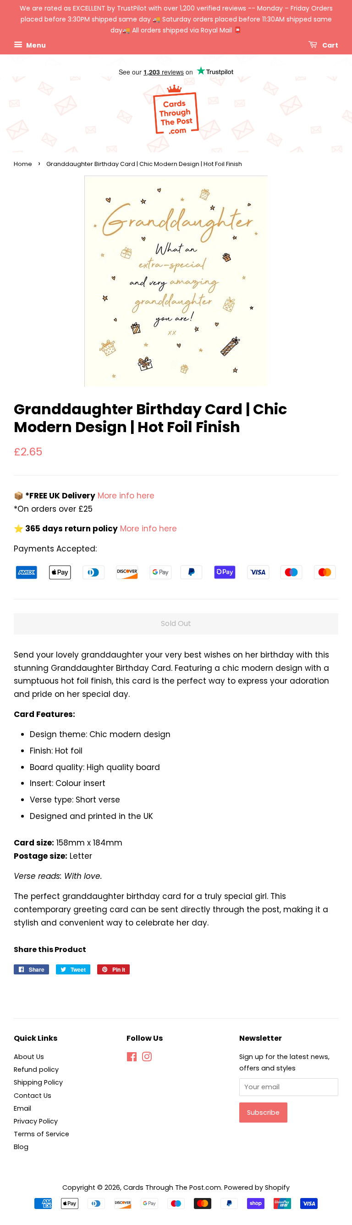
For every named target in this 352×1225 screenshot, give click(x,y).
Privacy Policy (36, 1121)
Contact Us (32, 1095)
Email (22, 1108)
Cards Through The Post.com (172, 1187)
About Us (29, 1056)
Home (23, 164)
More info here (124, 495)
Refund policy (36, 1069)
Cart (329, 45)
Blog (21, 1146)
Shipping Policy (38, 1082)
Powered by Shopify (257, 1187)
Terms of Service (41, 1134)
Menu (35, 45)
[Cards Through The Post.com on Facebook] (131, 1058)
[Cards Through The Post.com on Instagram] (147, 1058)
